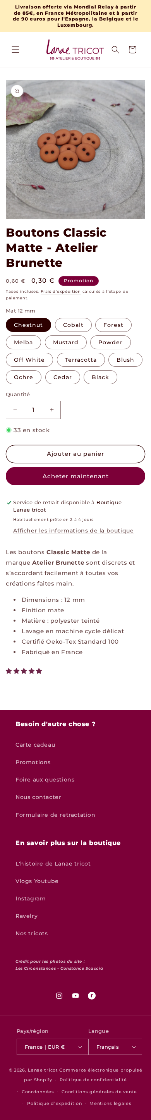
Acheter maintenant (76, 476)
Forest (113, 324)
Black (100, 377)
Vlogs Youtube (37, 881)
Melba (23, 342)
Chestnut (28, 324)
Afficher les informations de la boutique (73, 530)
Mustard (66, 342)
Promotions (33, 762)
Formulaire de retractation (55, 814)
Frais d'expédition (61, 291)
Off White (29, 359)
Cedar (62, 377)
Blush (125, 359)
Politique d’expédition (54, 1103)
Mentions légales (110, 1103)
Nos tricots (31, 933)
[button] (15, 49)
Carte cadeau (35, 744)
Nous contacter (38, 797)
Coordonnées (38, 1091)
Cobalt (73, 324)
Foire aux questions (44, 779)
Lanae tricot (43, 1070)
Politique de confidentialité (93, 1079)
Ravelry (26, 915)
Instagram (30, 898)
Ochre (23, 377)
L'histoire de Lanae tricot (53, 863)
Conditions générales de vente (99, 1091)
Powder (110, 342)
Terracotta (81, 359)
